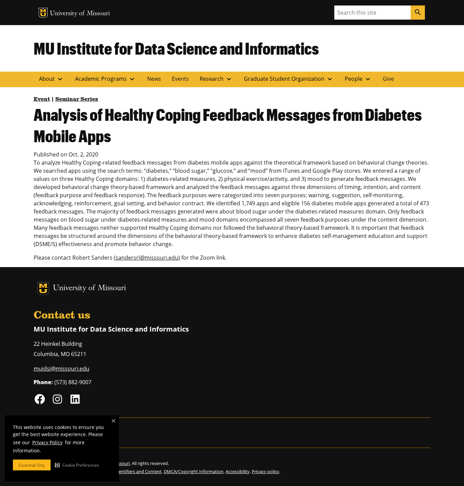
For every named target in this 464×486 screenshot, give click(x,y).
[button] (77, 465)
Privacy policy (265, 471)
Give (388, 78)
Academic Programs (105, 79)
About (51, 79)
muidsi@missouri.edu (61, 368)
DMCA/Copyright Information (194, 471)
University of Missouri (80, 13)
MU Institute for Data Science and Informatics (176, 48)
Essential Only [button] (32, 465)
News (154, 78)
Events (180, 78)
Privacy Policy (47, 442)
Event (42, 99)
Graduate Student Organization (289, 79)
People (358, 79)
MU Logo (43, 13)
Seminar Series (76, 99)
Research (216, 79)
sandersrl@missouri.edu (146, 257)
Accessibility (238, 471)
